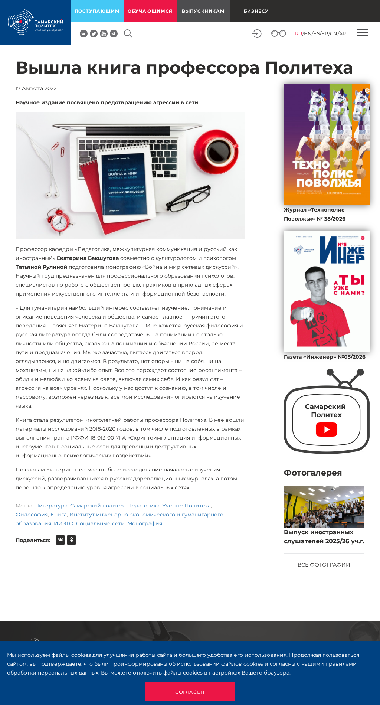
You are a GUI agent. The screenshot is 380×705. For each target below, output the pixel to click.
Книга (58, 514)
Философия (32, 514)
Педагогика (143, 505)
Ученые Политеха (186, 505)
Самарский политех (97, 505)
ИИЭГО (63, 523)
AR (342, 33)
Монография (144, 523)
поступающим (97, 11)
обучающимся (150, 11)
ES (316, 33)
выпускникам (203, 11)
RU (298, 33)
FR (324, 33)
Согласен (190, 692)
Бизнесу (256, 11)
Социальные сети (100, 523)
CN (334, 33)
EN (308, 33)
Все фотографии (324, 564)
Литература (51, 505)
